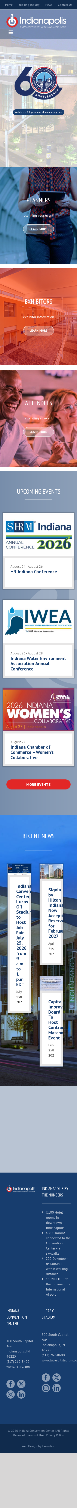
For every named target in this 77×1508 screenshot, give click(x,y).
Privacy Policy (55, 1435)
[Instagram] (10, 1394)
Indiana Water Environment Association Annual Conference (38, 663)
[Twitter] (21, 1384)
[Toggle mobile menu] (11, 32)
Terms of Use (35, 1435)
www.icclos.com (18, 1366)
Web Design (29, 1446)
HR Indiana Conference (33, 572)
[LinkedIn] (21, 1394)
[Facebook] (10, 1384)
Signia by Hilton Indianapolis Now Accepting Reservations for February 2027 (61, 913)
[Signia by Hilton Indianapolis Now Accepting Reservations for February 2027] (51, 871)
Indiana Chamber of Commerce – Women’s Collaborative (32, 752)
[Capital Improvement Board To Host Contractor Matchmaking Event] (51, 983)
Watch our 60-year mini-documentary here (39, 112)
